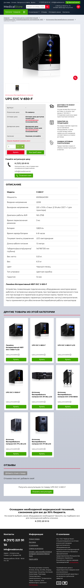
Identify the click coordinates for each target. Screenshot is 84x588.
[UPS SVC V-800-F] (42, 330)
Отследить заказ (55, 12)
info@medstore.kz (57, 2)
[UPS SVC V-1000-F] (16, 377)
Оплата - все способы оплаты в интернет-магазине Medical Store (40, 554)
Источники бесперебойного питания (19, 95)
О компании (33, 12)
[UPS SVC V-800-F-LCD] (68, 330)
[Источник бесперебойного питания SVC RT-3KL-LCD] (42, 377)
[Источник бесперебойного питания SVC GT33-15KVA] (68, 377)
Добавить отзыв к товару (15, 473)
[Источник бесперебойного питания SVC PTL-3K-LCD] (16, 424)
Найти (47, 7)
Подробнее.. (33, 585)
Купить (15, 152)
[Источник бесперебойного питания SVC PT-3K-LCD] (42, 424)
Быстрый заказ (35, 152)
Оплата (13, 2)
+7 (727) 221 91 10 (44, 2)
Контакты (66, 12)
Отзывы (44, 12)
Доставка (7, 2)
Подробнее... (74, 562)
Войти (33, 2)
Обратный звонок (73, 2)
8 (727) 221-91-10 (22, 163)
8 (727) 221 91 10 (42, 521)
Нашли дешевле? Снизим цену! (18, 141)
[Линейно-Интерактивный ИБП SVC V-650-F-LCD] (16, 330)
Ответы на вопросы (36, 548)
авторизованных (31, 120)
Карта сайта (33, 559)
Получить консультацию (42, 492)
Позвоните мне (25, 175)
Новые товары (34, 539)
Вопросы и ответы (23, 2)
